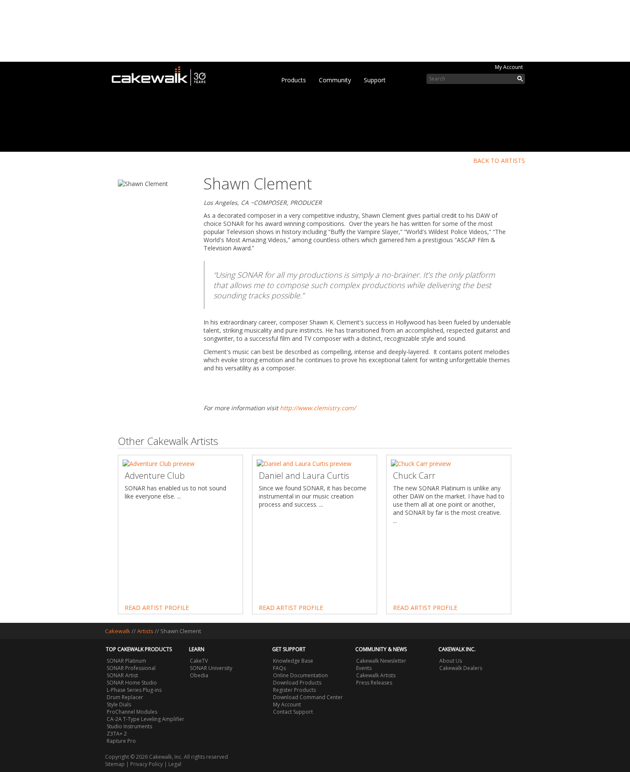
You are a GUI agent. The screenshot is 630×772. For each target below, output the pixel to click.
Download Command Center (308, 697)
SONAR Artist (122, 675)
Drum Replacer (125, 697)
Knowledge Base (293, 660)
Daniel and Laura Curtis (304, 475)
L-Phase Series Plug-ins (134, 690)
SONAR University (211, 668)
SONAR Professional (131, 668)
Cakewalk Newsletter (381, 660)
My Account (509, 67)
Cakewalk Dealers (460, 668)
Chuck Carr (414, 475)
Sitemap (115, 764)
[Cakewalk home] (163, 74)
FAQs (279, 668)
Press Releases (374, 682)
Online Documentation (300, 675)
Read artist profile (157, 608)
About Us (450, 660)
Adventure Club (155, 475)
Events (364, 668)
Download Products (297, 682)
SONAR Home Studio (132, 682)
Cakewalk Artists (376, 675)
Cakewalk (117, 631)
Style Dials (119, 704)
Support (375, 80)
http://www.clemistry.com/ (318, 408)
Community (335, 80)
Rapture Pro (121, 741)
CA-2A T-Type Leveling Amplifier (145, 719)
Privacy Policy (146, 764)
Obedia (199, 675)
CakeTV (199, 660)
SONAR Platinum (126, 660)
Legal (174, 764)
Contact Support (293, 711)
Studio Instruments (129, 726)
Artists (145, 631)
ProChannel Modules (132, 711)
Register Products (294, 690)
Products (293, 80)
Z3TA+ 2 (117, 733)
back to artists (499, 160)
